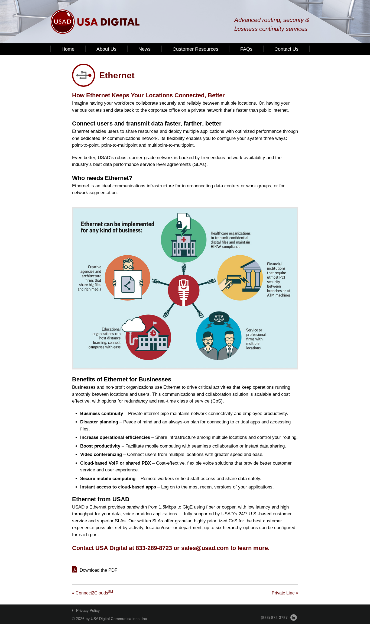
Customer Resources (195, 49)
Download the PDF (98, 570)
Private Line (285, 593)
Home (67, 49)
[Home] (95, 21)
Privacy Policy (88, 610)
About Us (106, 49)
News (144, 49)
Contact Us (286, 49)
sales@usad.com (205, 548)
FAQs (246, 49)
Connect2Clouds (92, 593)
